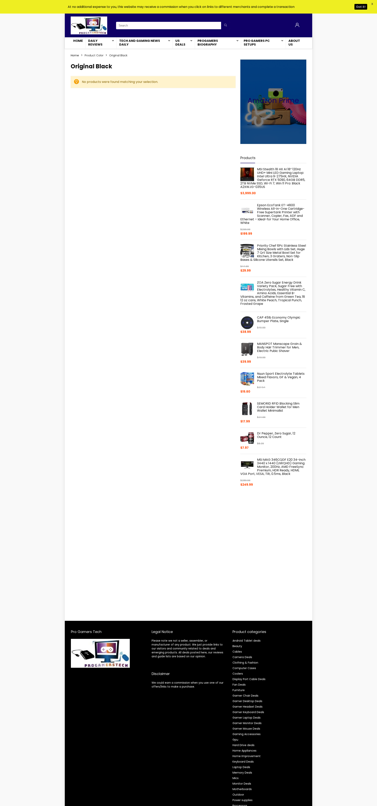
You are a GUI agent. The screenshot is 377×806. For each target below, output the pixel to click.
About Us (294, 42)
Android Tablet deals (246, 641)
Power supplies (242, 800)
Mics (235, 778)
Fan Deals (239, 685)
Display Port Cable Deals (248, 679)
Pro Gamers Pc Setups (257, 42)
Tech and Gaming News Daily (139, 42)
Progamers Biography (208, 42)
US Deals (180, 42)
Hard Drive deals (243, 745)
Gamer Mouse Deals (246, 729)
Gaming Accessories (246, 734)
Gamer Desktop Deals (247, 701)
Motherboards (242, 789)
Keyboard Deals (243, 762)
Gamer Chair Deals (245, 696)
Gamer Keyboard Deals (248, 712)
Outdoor (238, 795)
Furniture (238, 690)
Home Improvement (246, 756)
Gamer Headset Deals (247, 707)
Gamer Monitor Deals (247, 723)
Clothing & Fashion (245, 663)
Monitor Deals (241, 784)
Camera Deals (242, 657)
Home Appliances (244, 751)
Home (78, 40)
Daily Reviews (95, 42)
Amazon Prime (273, 100)
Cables (237, 652)
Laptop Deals (241, 767)
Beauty (237, 646)
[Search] (225, 25)
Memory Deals (242, 773)
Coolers (237, 674)
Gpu (235, 740)
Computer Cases (244, 668)
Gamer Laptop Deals (246, 718)
